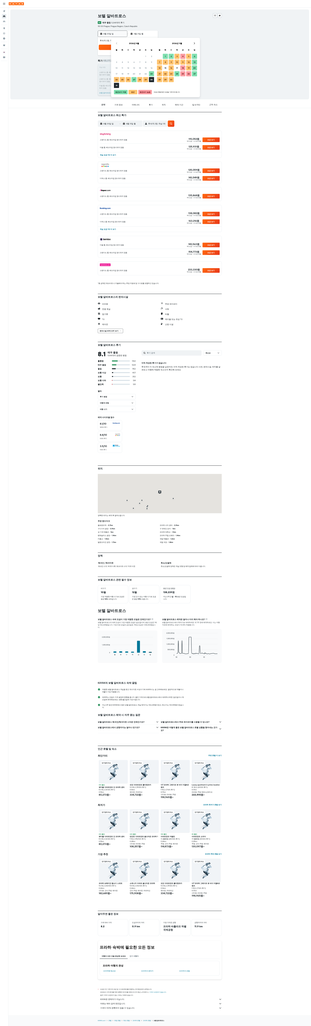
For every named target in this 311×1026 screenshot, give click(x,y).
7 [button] (139, 62)
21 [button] (140, 74)
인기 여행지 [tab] (134, 956)
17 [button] (116, 74)
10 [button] (117, 68)
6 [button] (134, 62)
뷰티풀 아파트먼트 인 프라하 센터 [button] (112, 787)
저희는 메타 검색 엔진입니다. (112, 1003)
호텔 (109, 1020)
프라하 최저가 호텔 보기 (212, 805)
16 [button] (151, 68)
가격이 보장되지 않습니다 (157, 992)
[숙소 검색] (4, 16)
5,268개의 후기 (117, 22)
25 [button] (122, 79)
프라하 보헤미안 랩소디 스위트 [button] (110, 883)
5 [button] (128, 62)
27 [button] (134, 79)
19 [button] (128, 74)
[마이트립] (4, 45)
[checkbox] (110, 425)
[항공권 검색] (4, 11)
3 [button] (116, 62)
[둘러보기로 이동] (4, 28)
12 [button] (128, 68)
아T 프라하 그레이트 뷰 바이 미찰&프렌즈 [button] (175, 786)
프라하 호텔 (136, 1020)
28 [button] (140, 79)
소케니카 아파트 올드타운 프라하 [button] (142, 883)
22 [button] (146, 74)
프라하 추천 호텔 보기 (213, 854)
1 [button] (145, 56)
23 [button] (151, 74)
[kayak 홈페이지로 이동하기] (16, 3)
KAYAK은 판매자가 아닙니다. (112, 999)
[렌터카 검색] (4, 21)
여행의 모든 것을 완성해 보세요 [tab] (114, 956)
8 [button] (145, 62)
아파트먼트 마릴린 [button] (168, 836)
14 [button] (140, 68)
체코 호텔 (126, 1020)
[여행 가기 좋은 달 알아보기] (4, 38)
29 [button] (146, 79)
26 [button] (128, 79)
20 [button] (134, 74)
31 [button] (116, 85)
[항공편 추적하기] (4, 33)
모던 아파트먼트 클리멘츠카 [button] (140, 785)
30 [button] (151, 79)
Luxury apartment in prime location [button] (206, 785)
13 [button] (134, 68)
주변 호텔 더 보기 (215, 755)
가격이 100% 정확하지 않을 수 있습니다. (117, 1008)
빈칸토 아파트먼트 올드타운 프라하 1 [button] (144, 836)
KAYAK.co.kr (102, 1020)
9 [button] (151, 62)
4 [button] (122, 62)
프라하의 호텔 (184, 971)
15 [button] (146, 68)
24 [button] (116, 79)
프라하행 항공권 (109, 971)
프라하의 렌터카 (147, 971)
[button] (4, 3)
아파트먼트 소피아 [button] (199, 836)
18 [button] (122, 74)
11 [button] (122, 68)
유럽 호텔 (117, 1020)
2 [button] (151, 56)
